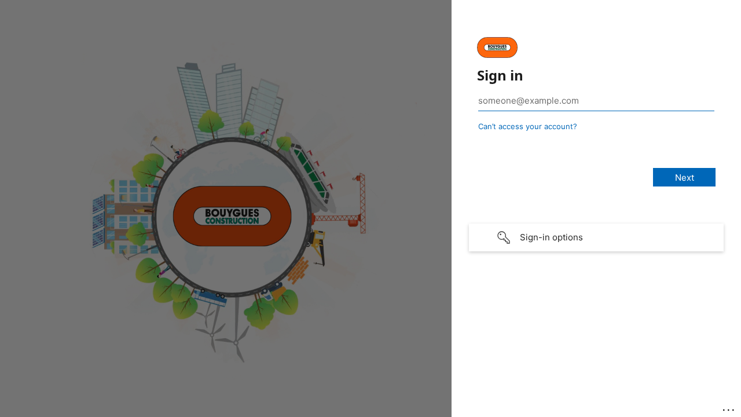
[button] (596, 237)
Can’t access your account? (527, 126)
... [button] (729, 407)
